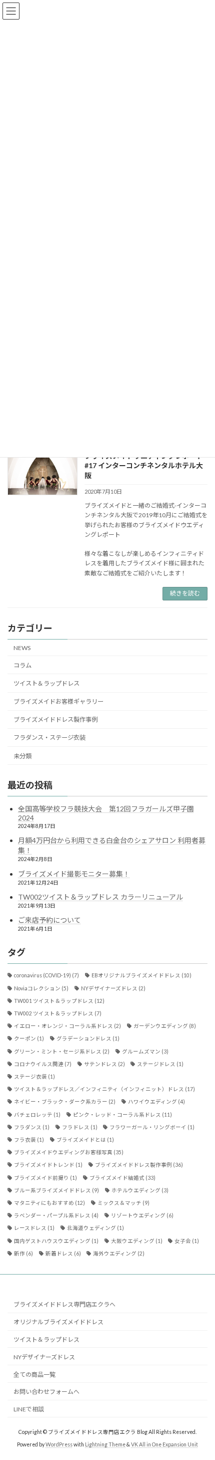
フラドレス (80, 1127)
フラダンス (32, 1127)
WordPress (59, 1444)
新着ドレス (63, 1253)
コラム (23, 665)
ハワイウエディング (156, 1102)
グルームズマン (145, 1051)
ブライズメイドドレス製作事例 (56, 719)
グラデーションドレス (88, 1038)
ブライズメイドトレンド (48, 1165)
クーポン (29, 1038)
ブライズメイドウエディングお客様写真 (69, 1152)
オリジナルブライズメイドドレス (59, 1322)
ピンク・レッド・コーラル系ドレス (122, 1114)
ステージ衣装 (34, 1077)
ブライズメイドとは (85, 1140)
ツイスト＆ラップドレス (47, 683)
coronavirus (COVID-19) (46, 975)
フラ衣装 (29, 1140)
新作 (23, 1253)
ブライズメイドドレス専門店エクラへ (65, 1304)
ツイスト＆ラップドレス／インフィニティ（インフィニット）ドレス (104, 1089)
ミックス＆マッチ (124, 1203)
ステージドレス (160, 1064)
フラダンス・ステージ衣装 (50, 737)
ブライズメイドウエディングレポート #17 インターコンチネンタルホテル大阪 (143, 466)
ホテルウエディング (140, 1190)
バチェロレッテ (37, 1114)
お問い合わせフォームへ (47, 1391)
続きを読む (185, 593)
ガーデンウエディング (165, 1026)
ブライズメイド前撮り (45, 1177)
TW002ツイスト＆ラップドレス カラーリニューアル (100, 897)
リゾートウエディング (142, 1215)
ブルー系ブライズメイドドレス (56, 1190)
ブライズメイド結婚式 (123, 1177)
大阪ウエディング (136, 1240)
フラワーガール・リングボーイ (152, 1127)
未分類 (23, 755)
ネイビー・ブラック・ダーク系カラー (65, 1102)
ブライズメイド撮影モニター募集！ (74, 873)
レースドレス (34, 1228)
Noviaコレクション (41, 988)
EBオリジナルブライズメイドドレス (142, 975)
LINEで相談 (29, 1409)
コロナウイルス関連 (43, 1064)
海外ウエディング (118, 1253)
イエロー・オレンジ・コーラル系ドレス (67, 1026)
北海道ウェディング (95, 1228)
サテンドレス (104, 1064)
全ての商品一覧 (35, 1374)
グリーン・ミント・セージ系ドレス (62, 1051)
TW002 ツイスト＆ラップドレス (58, 1013)
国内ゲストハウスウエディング (56, 1240)
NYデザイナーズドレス (113, 988)
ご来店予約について (49, 920)
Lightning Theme (105, 1444)
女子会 (186, 1240)
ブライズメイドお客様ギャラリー (59, 701)
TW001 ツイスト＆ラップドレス (59, 1001)
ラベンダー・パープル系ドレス (56, 1215)
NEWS (22, 648)
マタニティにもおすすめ (49, 1203)
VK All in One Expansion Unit (164, 1444)
